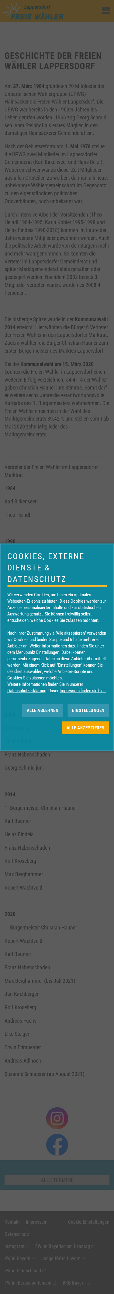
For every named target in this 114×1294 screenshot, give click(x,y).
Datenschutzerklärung (26, 690)
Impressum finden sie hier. (83, 690)
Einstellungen (88, 710)
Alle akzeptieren (86, 727)
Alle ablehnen (43, 710)
